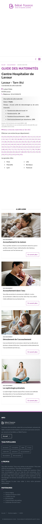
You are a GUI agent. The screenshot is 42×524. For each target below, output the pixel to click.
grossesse (5, 447)
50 (30, 144)
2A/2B (19, 139)
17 (9, 139)
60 (19, 147)
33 (19, 142)
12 (34, 137)
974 (17, 154)
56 (8, 147)
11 (31, 137)
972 (10, 154)
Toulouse (29, 168)
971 (6, 154)
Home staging (9, 492)
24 (33, 139)
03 (8, 137)
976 (21, 154)
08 (22, 137)
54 (2, 147)
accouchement (25, 451)
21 (24, 139)
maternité (6, 451)
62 (25, 147)
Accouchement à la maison (14, 242)
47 (21, 144)
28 (5, 142)
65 (34, 147)
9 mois (29, 447)
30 (11, 142)
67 (40, 147)
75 (24, 149)
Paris (8, 162)
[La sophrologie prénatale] (21, 371)
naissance (15, 451)
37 (31, 142)
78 (33, 149)
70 (9, 149)
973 (14, 154)
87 (19, 152)
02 (5, 137)
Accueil (3, 64)
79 (36, 149)
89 (25, 152)
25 (36, 139)
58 (14, 147)
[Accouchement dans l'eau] (21, 274)
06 (17, 137)
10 (28, 137)
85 (14, 152)
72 (15, 149)
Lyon (8, 168)
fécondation (6, 455)
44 (12, 144)
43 (9, 144)
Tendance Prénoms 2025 (12, 494)
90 (28, 152)
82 (5, 152)
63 (28, 147)
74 (21, 149)
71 (12, 149)
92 (34, 152)
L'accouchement (11, 64)
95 (3, 154)
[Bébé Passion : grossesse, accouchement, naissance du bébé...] (21, 7)
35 (25, 142)
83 (8, 152)
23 (30, 139)
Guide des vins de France (12, 502)
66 (37, 147)
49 (27, 144)
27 (2, 142)
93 (37, 152)
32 (17, 142)
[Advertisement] (21, 33)
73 (18, 149)
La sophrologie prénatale (14, 388)
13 (37, 137)
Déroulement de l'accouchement (17, 339)
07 (19, 137)
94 (40, 152)
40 (40, 142)
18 (12, 139)
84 (11, 152)
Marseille (10, 165)
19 (15, 139)
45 (15, 144)
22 (27, 139)
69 (6, 149)
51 (33, 144)
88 (22, 152)
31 (14, 142)
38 (34, 142)
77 (30, 149)
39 (37, 142)
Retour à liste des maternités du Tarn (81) (16, 130)
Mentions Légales (12, 513)
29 (8, 142)
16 (6, 139)
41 (3, 144)
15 (3, 139)
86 (17, 152)
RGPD (21, 513)
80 (39, 149)
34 (22, 142)
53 (39, 144)
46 (18, 144)
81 (2, 152)
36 (28, 142)
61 (22, 147)
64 (31, 147)
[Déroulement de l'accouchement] (21, 323)
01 (2, 137)
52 (36, 144)
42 (6, 144)
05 (14, 137)
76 (27, 149)
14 (40, 137)
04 (11, 137)
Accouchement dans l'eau (14, 291)
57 (11, 147)
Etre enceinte (9, 498)
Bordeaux (29, 165)
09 (25, 137)
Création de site (10, 496)
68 (3, 149)
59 (17, 147)
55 (5, 147)
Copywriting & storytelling (13, 500)
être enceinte (17, 455)
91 (31, 152)
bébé (22, 447)
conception (15, 447)
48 (24, 144)
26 (39, 139)
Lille (27, 162)
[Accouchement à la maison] (21, 225)
